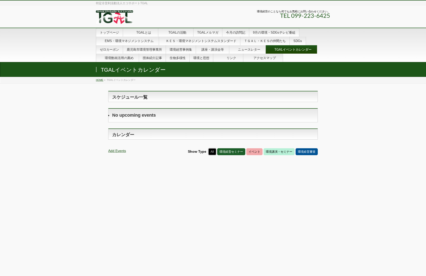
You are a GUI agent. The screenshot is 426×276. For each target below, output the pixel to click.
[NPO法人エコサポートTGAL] (114, 18)
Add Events (117, 151)
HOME (99, 80)
